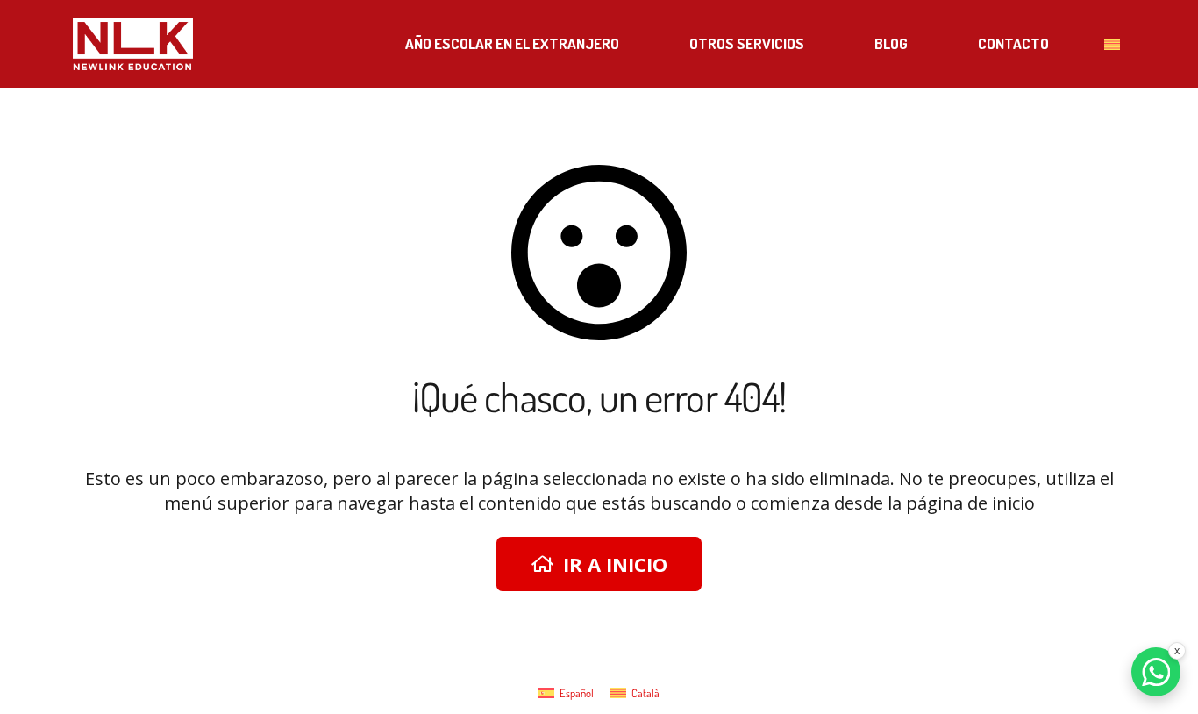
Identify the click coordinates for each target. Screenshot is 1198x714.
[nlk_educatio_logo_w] (133, 44)
